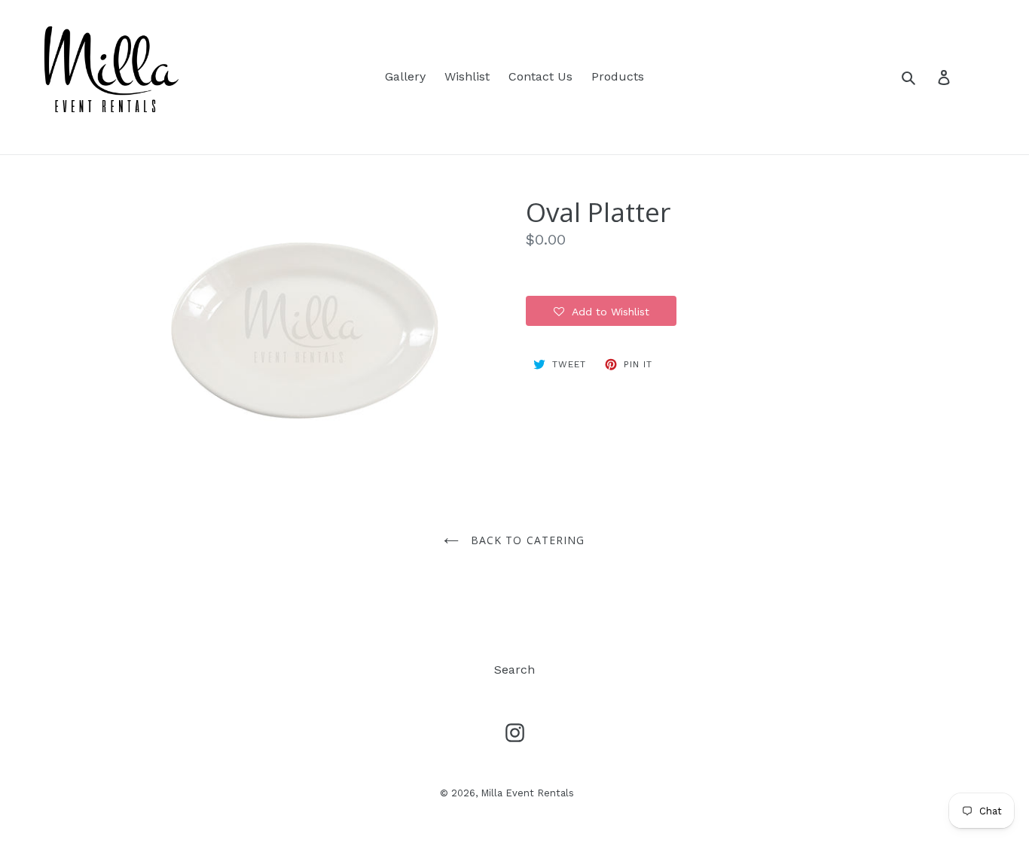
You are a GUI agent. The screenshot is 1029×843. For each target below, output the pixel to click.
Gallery (405, 76)
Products (617, 76)
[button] (601, 311)
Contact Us (540, 76)
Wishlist (467, 76)
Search (514, 669)
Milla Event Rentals (527, 793)
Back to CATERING (525, 540)
